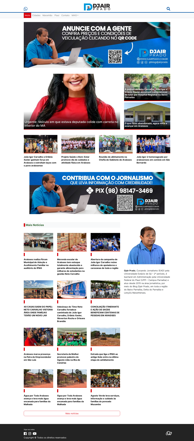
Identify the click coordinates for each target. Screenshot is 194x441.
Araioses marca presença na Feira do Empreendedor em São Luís (37, 357)
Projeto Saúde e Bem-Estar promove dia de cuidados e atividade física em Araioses (75, 160)
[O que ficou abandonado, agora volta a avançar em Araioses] (147, 115)
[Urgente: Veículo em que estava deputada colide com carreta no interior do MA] (72, 101)
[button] (31, 102)
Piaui (57, 15)
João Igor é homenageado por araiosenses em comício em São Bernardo (153, 160)
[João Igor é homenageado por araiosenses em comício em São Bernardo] (153, 144)
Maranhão (47, 15)
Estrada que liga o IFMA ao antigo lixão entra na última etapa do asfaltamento (104, 357)
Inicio (27, 15)
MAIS (74, 15)
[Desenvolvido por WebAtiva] (169, 433)
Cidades (36, 15)
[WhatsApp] (25, 8)
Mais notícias (72, 413)
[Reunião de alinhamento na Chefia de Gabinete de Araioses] (116, 144)
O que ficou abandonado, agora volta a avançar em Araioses (146, 124)
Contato (65, 15)
